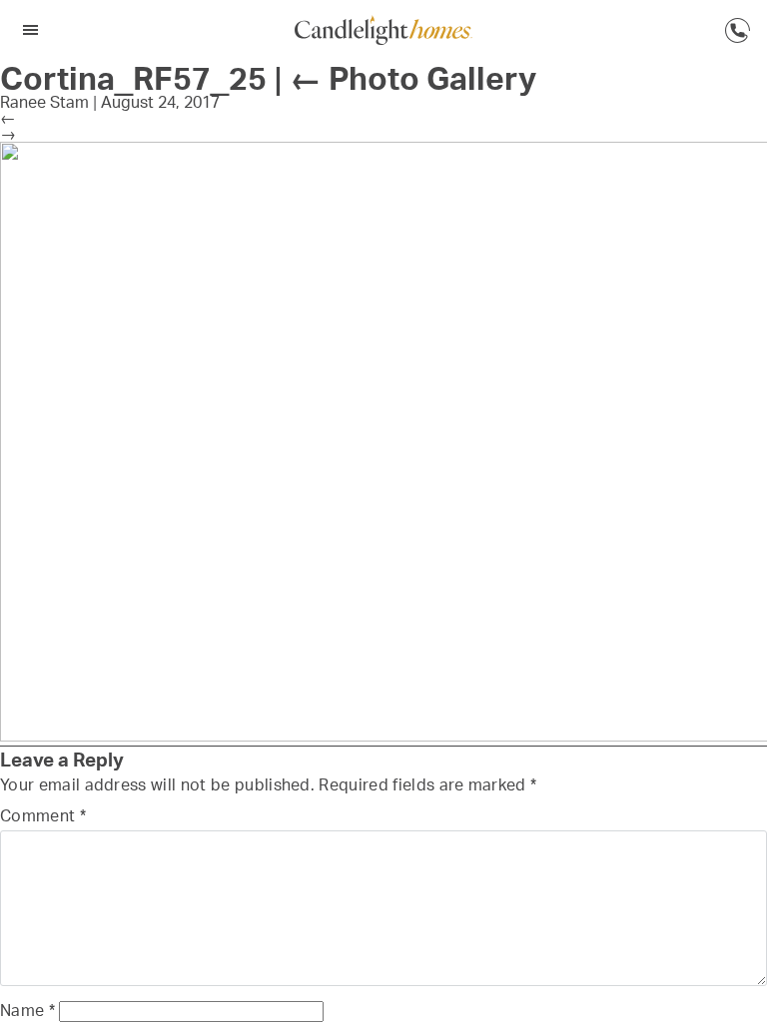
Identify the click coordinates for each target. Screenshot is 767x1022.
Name (27, 1010)
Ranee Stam (44, 102)
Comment (43, 815)
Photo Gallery (413, 78)
